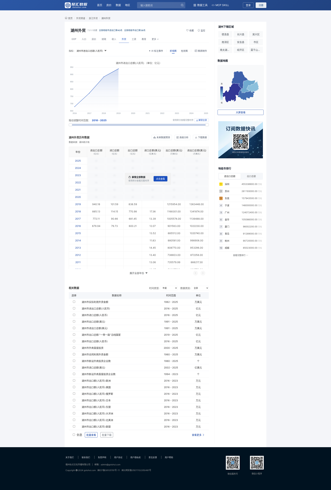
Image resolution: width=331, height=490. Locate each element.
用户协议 (118, 457)
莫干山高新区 (257, 49)
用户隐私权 (135, 457)
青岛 (227, 233)
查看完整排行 (239, 255)
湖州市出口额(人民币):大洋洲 (97, 413)
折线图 (173, 50)
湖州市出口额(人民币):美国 (96, 387)
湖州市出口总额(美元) (93, 321)
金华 (227, 219)
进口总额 (114, 150)
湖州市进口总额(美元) (93, 367)
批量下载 (107, 434)
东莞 (227, 198)
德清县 (225, 34)
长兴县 (240, 34)
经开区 (240, 49)
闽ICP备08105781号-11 (108, 470)
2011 (78, 262)
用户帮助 (169, 457)
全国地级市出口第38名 (135, 30)
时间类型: (154, 288)
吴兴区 (256, 34)
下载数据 (202, 137)
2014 (78, 240)
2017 (78, 218)
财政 (104, 39)
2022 (78, 182)
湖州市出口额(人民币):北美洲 (97, 420)
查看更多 (197, 434)
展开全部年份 (137, 273)
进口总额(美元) (152, 150)
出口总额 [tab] (251, 176)
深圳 (227, 184)
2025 (78, 160)
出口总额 (133, 150)
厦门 (227, 226)
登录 (248, 5)
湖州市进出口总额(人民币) (96, 308)
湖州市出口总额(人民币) (95, 341)
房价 (109, 5)
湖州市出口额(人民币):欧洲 (96, 380)
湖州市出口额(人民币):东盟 (96, 406)
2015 (78, 233)
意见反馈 (153, 457)
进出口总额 (96, 150)
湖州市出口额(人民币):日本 (96, 400)
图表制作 (202, 50)
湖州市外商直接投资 (92, 347)
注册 (261, 5)
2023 (78, 175)
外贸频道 (80, 18)
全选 (79, 434)
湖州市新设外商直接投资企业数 (99, 374)
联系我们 (86, 457)
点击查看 (160, 178)
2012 (78, 254)
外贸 (124, 39)
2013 (78, 247)
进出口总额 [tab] (229, 176)
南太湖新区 (226, 49)
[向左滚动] (195, 273)
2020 (78, 196)
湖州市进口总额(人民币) (95, 315)
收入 (114, 39)
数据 (118, 5)
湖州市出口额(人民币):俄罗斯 (97, 393)
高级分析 (183, 137)
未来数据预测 (163, 137)
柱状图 (184, 50)
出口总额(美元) (174, 150)
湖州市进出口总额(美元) (95, 328)
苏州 (227, 191)
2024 (78, 167)
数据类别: (185, 288)
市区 (256, 42)
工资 (134, 39)
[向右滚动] (202, 273)
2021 (78, 189)
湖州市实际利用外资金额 (95, 301)
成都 (227, 247)
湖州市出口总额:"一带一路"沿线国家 (101, 334)
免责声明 (102, 457)
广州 (227, 212)
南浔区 (225, 42)
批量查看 (91, 434)
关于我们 (70, 457)
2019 (78, 204)
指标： (72, 50)
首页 (99, 5)
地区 (127, 5)
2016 (78, 225)
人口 (84, 39)
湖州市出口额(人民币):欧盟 (96, 426)
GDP (74, 39)
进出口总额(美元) (196, 150)
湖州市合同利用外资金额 (95, 354)
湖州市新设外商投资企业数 (96, 360)
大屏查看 (240, 112)
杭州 (227, 240)
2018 (78, 211)
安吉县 (240, 42)
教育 (144, 39)
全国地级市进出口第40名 (110, 30)
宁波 (227, 205)
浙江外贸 (93, 18)
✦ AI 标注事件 (156, 50)
